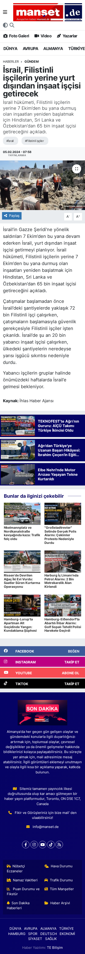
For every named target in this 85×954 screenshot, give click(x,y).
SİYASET (35, 939)
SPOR (32, 934)
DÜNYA (10, 48)
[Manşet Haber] (47, 12)
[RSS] (59, 844)
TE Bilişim (55, 948)
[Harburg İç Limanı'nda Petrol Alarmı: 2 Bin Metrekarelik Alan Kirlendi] (62, 561)
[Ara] (12, 25)
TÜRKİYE (76, 48)
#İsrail (10, 141)
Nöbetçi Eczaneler (16, 868)
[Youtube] (42, 844)
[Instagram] (34, 844)
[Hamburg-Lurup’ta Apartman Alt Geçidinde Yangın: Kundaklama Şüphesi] (22, 605)
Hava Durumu (62, 866)
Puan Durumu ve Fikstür (23, 891)
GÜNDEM (31, 61)
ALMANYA (53, 48)
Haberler (11, 61)
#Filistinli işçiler (34, 141)
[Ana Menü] (5, 12)
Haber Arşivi (60, 903)
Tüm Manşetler (62, 889)
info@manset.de (46, 827)
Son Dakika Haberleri (18, 905)
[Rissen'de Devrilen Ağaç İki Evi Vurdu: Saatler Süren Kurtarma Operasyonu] (22, 561)
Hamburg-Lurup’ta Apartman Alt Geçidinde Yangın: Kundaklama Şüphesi (20, 624)
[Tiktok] (51, 844)
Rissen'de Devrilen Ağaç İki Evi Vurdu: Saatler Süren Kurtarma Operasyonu (22, 580)
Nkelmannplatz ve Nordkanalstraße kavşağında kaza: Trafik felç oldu (22, 533)
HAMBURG (16, 934)
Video (45, 35)
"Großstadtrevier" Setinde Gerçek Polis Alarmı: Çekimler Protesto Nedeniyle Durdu (60, 535)
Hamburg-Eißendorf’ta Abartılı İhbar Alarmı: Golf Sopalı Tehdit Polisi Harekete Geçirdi (62, 624)
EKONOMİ (67, 934)
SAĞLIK (51, 939)
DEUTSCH (48, 934)
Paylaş (14, 216)
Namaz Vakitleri (25, 880)
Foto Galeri (18, 35)
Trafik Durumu (61, 880)
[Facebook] (25, 844)
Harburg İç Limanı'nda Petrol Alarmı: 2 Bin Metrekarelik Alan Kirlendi (61, 580)
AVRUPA (30, 48)
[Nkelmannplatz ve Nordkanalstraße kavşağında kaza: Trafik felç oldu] (22, 513)
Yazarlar (69, 35)
